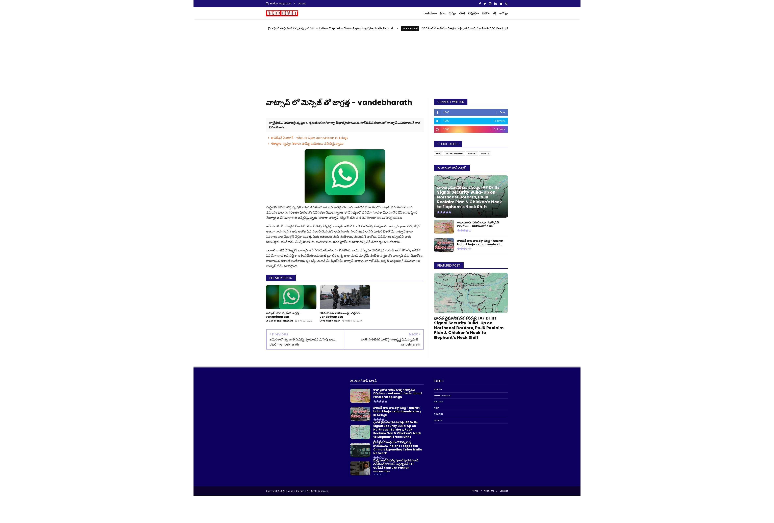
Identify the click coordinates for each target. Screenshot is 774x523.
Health (438, 389)
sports (485, 153)
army (438, 153)
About (302, 3)
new (436, 408)
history (472, 153)
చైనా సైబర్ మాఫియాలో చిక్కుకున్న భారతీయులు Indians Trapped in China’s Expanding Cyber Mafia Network (279, 28)
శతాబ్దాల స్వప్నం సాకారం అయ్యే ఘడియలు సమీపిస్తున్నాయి (307, 143)
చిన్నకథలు (473, 13)
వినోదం (486, 13)
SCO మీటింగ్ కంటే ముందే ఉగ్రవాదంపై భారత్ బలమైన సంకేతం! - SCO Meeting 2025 (416, 28)
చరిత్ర (462, 13)
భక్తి (494, 13)
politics (438, 414)
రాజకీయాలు (430, 13)
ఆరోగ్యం (503, 13)
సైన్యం (452, 13)
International (358, 28)
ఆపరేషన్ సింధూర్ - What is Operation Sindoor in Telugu (309, 138)
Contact (503, 491)
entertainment (454, 153)
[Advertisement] (387, 62)
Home (474, 491)
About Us (489, 491)
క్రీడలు (443, 13)
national (475, 28)
